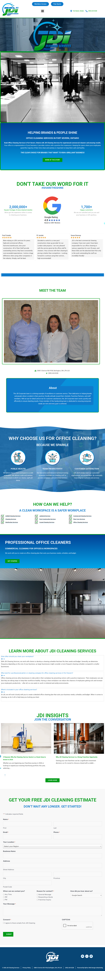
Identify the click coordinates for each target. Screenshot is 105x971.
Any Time (8, 894)
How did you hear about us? (81, 891)
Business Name (9, 851)
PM (6, 900)
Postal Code (7, 887)
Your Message (9, 904)
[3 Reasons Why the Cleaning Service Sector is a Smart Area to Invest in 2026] (26, 738)
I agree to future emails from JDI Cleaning (20, 923)
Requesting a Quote (45, 897)
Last (55, 828)
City (4, 878)
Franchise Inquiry (44, 900)
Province (57, 878)
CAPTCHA (66, 920)
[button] (42, 11)
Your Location (9, 842)
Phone (57, 832)
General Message (44, 894)
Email (5, 832)
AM (6, 897)
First (4, 828)
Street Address (8, 870)
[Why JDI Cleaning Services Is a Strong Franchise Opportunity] (79, 738)
